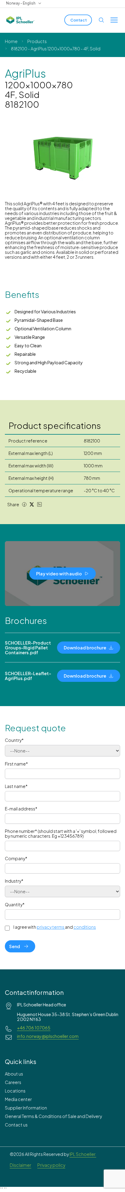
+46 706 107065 (33, 1027)
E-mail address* (21, 808)
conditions (84, 927)
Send (14, 946)
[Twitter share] (31, 504)
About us (14, 1073)
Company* (16, 858)
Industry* (14, 880)
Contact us (16, 1124)
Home (11, 41)
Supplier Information (26, 1107)
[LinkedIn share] (39, 504)
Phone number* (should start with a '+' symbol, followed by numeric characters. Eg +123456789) (61, 833)
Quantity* (15, 904)
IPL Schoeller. (82, 1154)
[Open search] (101, 20)
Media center (18, 1099)
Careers (13, 1082)
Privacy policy (51, 1165)
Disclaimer (20, 1165)
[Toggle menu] (114, 20)
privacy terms (50, 927)
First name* (16, 763)
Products (37, 41)
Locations (15, 1090)
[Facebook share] (24, 504)
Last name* (16, 786)
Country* (14, 740)
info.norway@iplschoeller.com (48, 1036)
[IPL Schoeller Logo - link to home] (20, 20)
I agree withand (54, 926)
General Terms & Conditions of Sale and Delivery (53, 1116)
